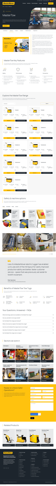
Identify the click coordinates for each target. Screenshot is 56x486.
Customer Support (46, 461)
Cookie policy (47, 482)
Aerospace (32, 465)
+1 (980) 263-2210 (40, 0)
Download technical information (21, 120)
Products (24, 3)
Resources (45, 3)
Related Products (28, 30)
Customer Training (46, 462)
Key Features (5, 30)
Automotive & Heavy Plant (35, 467)
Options (16, 30)
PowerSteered (21, 470)
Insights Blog (33, 461)
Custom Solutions (21, 476)
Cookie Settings (3, 485)
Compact (20, 453)
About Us (44, 453)
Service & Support (35, 3)
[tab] (4, 206)
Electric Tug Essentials (34, 453)
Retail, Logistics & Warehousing (35, 471)
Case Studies (33, 459)
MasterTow (20, 464)
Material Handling (33, 455)
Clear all (47, 103)
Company (40, 3)
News (44, 455)
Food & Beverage (33, 474)
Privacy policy (51, 482)
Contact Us (51, 3)
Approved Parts (45, 464)
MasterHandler (21, 467)
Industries (28, 3)
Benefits (21, 30)
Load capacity (5, 103)
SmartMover (21, 461)
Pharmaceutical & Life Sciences (35, 468)
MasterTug (20, 462)
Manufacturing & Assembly (35, 476)
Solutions (11, 30)
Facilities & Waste (33, 473)
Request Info (35, 30)
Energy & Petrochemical (34, 470)
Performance (21, 455)
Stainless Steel (21, 473)
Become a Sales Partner (46, 0)
